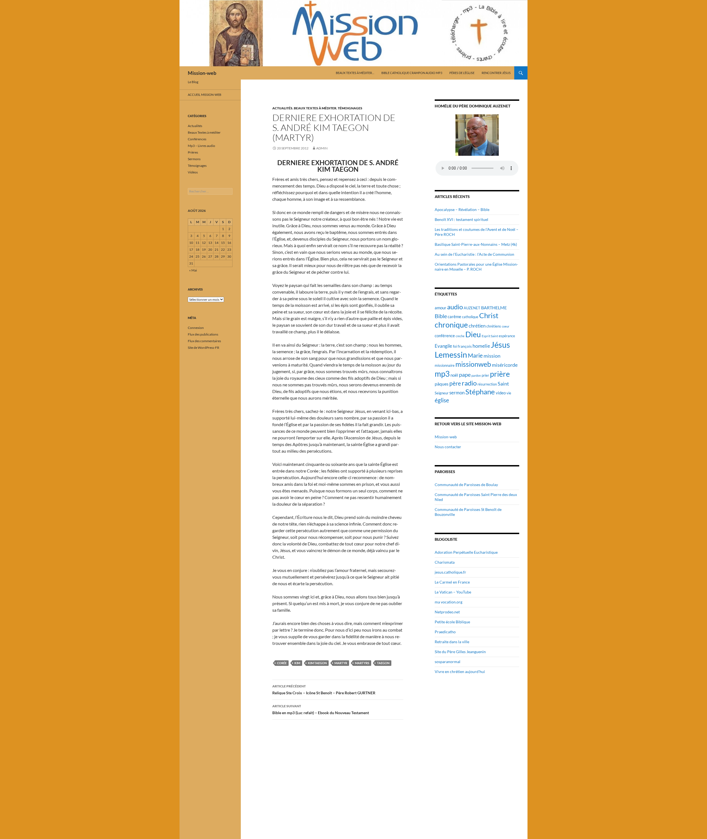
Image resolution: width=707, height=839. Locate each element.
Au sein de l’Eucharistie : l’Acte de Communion (474, 254)
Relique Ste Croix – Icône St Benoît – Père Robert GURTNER (323, 689)
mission (492, 356)
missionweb (473, 364)
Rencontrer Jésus (496, 73)
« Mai (193, 270)
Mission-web (202, 73)
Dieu (473, 334)
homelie (481, 346)
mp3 (442, 373)
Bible (441, 316)
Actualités (282, 108)
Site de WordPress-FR (203, 347)
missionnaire (445, 365)
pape (465, 374)
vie (508, 393)
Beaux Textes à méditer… (355, 73)
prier (485, 375)
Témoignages (350, 108)
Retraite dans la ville (452, 641)
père (455, 383)
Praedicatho (445, 631)
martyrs (362, 663)
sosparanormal (447, 661)
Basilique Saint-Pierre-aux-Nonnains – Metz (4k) (476, 244)
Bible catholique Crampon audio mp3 (411, 73)
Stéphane (480, 391)
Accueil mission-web (204, 94)
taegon (383, 663)
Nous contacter (448, 446)
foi (455, 346)
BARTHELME (494, 307)
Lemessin (451, 354)
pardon (476, 375)
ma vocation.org (448, 602)
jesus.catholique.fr (450, 572)
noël (454, 375)
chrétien (477, 326)
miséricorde (505, 365)
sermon (457, 392)
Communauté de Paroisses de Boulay (466, 484)
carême (454, 316)
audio (455, 307)
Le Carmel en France (452, 582)
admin (322, 148)
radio (469, 383)
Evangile (443, 346)
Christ (488, 315)
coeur (505, 326)
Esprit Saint (490, 336)
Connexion (196, 328)
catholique (470, 317)
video (501, 392)
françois (465, 346)
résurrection (487, 384)
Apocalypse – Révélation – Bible (462, 209)
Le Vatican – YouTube (453, 592)
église (442, 400)
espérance (507, 336)
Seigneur (442, 393)
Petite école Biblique (452, 621)
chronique (451, 324)
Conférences (197, 139)
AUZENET (472, 308)
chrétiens (493, 326)
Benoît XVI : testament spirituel (461, 219)
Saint (503, 384)
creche (460, 336)
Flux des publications (203, 334)
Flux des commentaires (204, 341)
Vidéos (193, 172)
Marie (475, 355)
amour (440, 307)
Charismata (445, 562)
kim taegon (317, 663)
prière (500, 373)
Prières (193, 152)
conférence (445, 335)
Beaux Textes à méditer (315, 108)
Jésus (500, 344)
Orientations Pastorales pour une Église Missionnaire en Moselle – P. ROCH (476, 266)
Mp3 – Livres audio (201, 146)
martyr (340, 663)
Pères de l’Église (461, 73)
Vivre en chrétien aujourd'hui (460, 671)
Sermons (194, 159)
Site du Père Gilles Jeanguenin (460, 651)
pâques (442, 383)
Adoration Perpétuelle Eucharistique (466, 552)
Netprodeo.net (447, 612)
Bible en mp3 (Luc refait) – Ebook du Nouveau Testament (320, 709)
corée (282, 663)
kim (297, 663)
